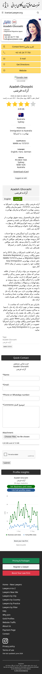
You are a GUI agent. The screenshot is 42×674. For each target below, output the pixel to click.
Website (22, 70)
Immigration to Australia (21, 132)
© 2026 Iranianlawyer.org (21, 670)
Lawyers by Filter (10, 607)
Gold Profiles (8, 618)
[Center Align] (19, 494)
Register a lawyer (21, 566)
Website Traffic (9, 622)
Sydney (21, 122)
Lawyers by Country (11, 599)
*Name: (6, 374)
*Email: (6, 384)
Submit (6, 462)
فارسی (18, 199)
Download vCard (21, 171)
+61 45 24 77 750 (22, 52)
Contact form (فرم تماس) (23, 46)
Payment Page (9, 630)
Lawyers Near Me (10, 592)
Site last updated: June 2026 (13, 653)
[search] (38, 12)
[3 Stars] (21, 104)
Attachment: (8, 432)
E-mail (23, 58)
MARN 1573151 (7, 346)
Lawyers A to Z (9, 588)
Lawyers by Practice (11, 603)
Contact (6, 633)
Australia (21, 119)
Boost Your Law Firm (21, 573)
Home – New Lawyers (12, 584)
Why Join (6, 615)
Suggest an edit (21, 178)
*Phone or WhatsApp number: (16, 394)
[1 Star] (9, 104)
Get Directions (23, 64)
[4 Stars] (27, 104)
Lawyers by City (9, 596)
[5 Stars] (33, 104)
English (7, 199)
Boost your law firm (21, 541)
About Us (7, 626)
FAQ (4, 611)
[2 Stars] (15, 104)
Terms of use (8, 650)
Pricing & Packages (21, 560)
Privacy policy (9, 646)
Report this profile (21, 544)
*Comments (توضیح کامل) (13, 404)
